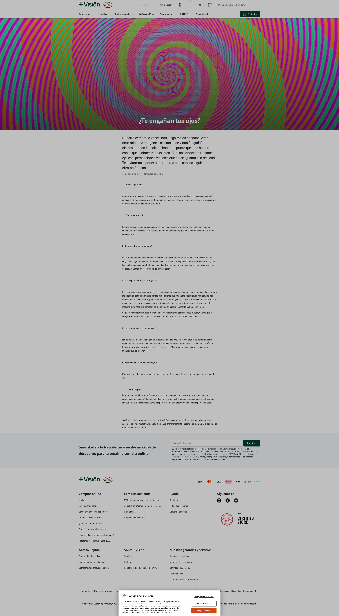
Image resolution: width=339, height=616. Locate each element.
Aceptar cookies (204, 611)
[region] (169, 603)
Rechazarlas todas (204, 604)
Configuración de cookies (203, 597)
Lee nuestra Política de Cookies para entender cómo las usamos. (151, 612)
